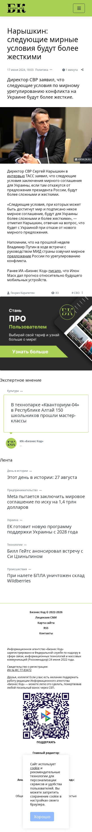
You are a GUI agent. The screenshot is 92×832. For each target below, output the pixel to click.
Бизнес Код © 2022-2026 (46, 612)
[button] (79, 8)
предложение (19, 256)
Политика (41, 70)
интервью (16, 175)
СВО (76, 293)
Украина (12, 520)
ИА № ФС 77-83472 (19, 670)
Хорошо (42, 816)
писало (54, 270)
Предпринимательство (22, 490)
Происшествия (17, 569)
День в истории (17, 471)
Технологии (15, 545)
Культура (13, 391)
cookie (35, 768)
